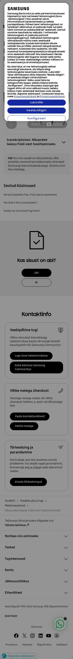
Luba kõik (36, 102)
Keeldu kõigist (37, 110)
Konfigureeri (37, 118)
